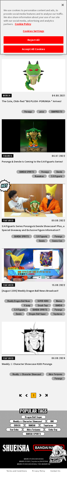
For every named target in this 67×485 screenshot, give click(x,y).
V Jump (27, 305)
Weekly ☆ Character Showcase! (27, 374)
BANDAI (59, 305)
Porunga (28, 111)
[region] (33, 27)
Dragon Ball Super (37, 313)
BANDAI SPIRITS (26, 171)
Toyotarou (57, 313)
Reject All (33, 40)
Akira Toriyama (55, 374)
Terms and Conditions (17, 471)
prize (41, 111)
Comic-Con (57, 240)
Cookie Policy (23, 24)
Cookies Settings (33, 31)
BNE (52, 421)
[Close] (63, 5)
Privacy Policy (38, 471)
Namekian (39, 176)
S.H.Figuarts (56, 176)
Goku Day (52, 429)
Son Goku (14, 429)
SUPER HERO (43, 300)
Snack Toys (43, 305)
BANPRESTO (56, 111)
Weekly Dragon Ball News (18, 300)
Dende (59, 171)
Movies (59, 300)
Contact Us (56, 471)
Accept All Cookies (33, 49)
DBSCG (17, 425)
